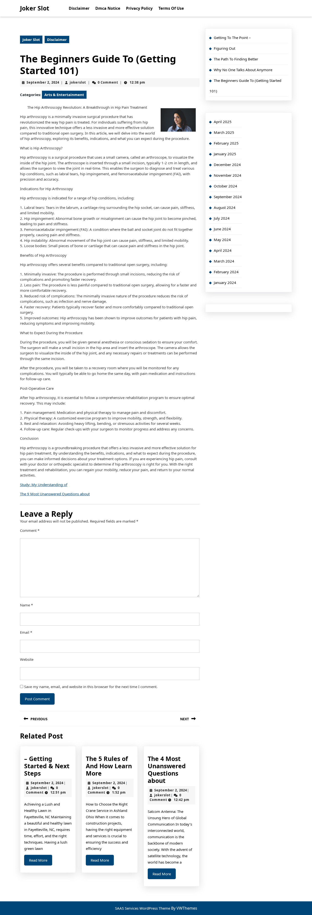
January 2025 (225, 153)
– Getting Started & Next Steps (46, 765)
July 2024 (222, 218)
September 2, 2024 (43, 82)
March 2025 (224, 132)
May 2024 (222, 239)
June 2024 (222, 228)
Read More (40, 861)
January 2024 (225, 282)
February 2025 (226, 143)
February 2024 (226, 271)
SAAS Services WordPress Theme (143, 908)
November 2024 (227, 175)
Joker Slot (34, 8)
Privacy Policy (139, 8)
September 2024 (228, 196)
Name (26, 605)
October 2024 (225, 186)
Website (26, 659)
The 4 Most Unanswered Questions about (167, 769)
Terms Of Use (171, 8)
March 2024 (224, 261)
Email (26, 632)
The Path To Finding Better (236, 59)
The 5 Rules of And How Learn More (109, 765)
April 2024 (223, 250)
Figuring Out (224, 48)
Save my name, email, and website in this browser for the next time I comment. (90, 686)
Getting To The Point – (232, 37)
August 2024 (224, 207)
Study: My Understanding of (43, 484)
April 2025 (223, 121)
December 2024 (227, 164)
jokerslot (78, 82)
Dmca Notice (107, 8)
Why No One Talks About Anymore (243, 69)
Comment (29, 530)
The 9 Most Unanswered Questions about (55, 493)
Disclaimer (79, 8)
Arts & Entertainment (64, 94)
